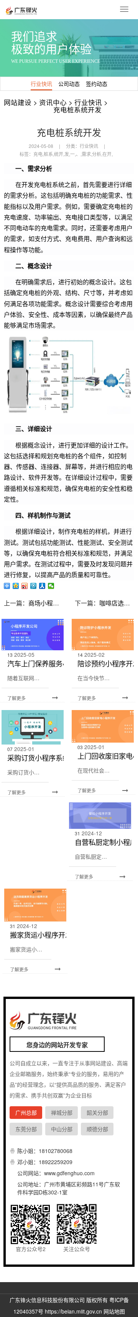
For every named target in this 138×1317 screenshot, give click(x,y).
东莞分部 (26, 1129)
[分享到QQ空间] (16, 586)
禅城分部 (61, 1112)
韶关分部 (97, 1112)
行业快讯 (41, 83)
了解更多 (16, 698)
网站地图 (114, 1311)
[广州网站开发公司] (22, 9)
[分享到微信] (51, 586)
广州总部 (26, 1112)
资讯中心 (53, 102)
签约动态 (96, 83)
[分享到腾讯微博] (33, 586)
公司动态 (69, 83)
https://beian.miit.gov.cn (73, 1311)
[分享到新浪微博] (24, 586)
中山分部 (61, 1129)
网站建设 (17, 102)
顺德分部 (97, 1129)
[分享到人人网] (42, 586)
